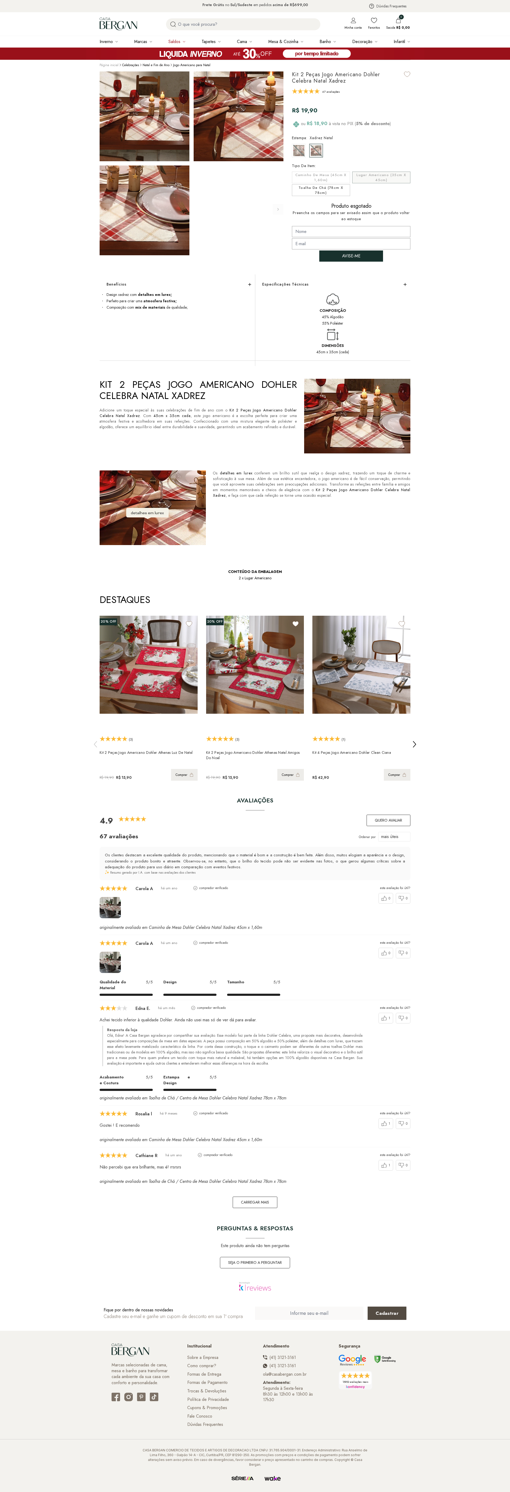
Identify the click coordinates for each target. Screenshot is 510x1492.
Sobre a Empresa (202, 1358)
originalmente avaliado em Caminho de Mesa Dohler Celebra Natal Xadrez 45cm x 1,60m (181, 927)
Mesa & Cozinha (283, 42)
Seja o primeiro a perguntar (255, 1262)
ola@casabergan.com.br (285, 1374)
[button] (278, 209)
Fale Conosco (199, 1416)
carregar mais (255, 1202)
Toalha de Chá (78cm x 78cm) (321, 190)
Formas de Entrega (204, 1374)
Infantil (399, 42)
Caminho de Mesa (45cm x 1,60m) (321, 177)
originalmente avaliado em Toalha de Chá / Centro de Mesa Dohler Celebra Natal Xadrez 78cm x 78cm (193, 1098)
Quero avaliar (388, 820)
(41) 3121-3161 (282, 1358)
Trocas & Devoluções (206, 1391)
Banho (325, 42)
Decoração (362, 42)
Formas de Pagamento (207, 1382)
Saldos (174, 42)
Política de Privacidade (208, 1399)
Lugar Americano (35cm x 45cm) (381, 177)
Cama (242, 42)
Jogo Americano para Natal (191, 65)
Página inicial (109, 65)
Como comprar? (201, 1366)
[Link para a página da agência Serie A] (242, 1478)
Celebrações (130, 65)
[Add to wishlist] (407, 74)
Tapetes (209, 42)
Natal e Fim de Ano (156, 65)
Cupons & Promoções (207, 1408)
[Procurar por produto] (173, 24)
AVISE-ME (351, 256)
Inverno (106, 42)
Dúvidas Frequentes (391, 6)
